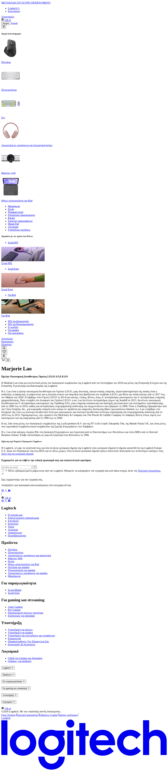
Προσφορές (7, 341)
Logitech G (14, 8)
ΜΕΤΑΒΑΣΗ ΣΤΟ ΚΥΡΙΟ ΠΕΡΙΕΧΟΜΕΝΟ (26, 2)
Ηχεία (11, 561)
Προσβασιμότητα (17, 535)
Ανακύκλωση (15, 532)
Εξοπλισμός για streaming (21, 615)
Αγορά (6, 23)
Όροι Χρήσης (8, 715)
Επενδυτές (13, 520)
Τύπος (11, 526)
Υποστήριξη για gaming (20, 632)
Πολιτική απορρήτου (27, 715)
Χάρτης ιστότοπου (68, 715)
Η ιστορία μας (15, 515)
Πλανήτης (6, 344)
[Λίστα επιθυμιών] (4, 352)
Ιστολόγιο (13, 523)
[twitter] (6, 491)
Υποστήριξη (7, 16)
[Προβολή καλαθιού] (3, 360)
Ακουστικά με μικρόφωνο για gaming (27, 573)
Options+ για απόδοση (19, 661)
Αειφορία (13, 529)
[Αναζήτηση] (4, 348)
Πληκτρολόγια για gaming (21, 570)
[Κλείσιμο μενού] (3, 27)
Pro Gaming (14, 609)
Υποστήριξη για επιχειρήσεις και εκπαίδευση (31, 635)
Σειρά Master (14, 590)
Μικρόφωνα (14, 576)
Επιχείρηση (14, 11)
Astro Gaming (15, 607)
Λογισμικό (7, 338)
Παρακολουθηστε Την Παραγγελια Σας (28, 641)
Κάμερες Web (15, 558)
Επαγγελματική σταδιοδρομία (23, 518)
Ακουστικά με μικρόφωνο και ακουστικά (29, 555)
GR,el (8, 20)
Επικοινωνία (14, 638)
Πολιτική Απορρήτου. (149, 470)
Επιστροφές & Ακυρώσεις (21, 644)
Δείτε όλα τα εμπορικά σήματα (17, 453)
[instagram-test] (3, 491)
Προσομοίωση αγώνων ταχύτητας (25, 612)
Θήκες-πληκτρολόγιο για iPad (23, 564)
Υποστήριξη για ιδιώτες (20, 629)
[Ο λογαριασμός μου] (3, 356)
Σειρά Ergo (14, 593)
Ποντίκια (12, 549)
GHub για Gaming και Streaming (25, 658)
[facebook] (9, 491)
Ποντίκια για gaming (18, 567)
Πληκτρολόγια (15, 552)
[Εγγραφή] (34, 467)
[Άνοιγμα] (8, 360)
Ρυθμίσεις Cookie (48, 715)
